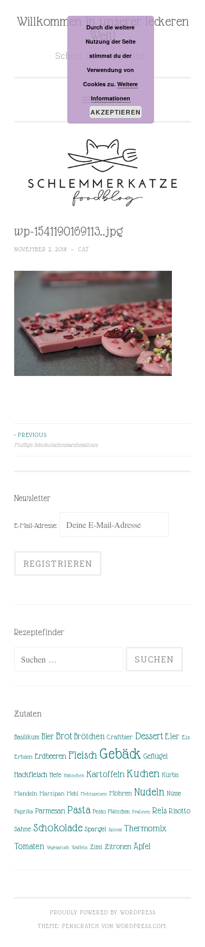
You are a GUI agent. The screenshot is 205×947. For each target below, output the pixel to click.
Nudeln (149, 792)
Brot (64, 735)
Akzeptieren (115, 112)
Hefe (55, 775)
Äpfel (142, 846)
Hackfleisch (30, 774)
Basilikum (26, 737)
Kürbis (170, 775)
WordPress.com (141, 926)
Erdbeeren (50, 755)
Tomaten (29, 846)
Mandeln (25, 793)
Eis (186, 737)
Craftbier (120, 737)
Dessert (149, 735)
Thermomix (145, 828)
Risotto (179, 811)
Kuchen (143, 773)
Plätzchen (119, 811)
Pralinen (141, 811)
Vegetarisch (57, 847)
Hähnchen (74, 775)
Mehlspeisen (93, 794)
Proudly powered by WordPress (103, 912)
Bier (48, 736)
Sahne (22, 829)
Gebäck (120, 754)
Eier (172, 736)
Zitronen (118, 846)
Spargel (95, 829)
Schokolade (58, 827)
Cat (83, 249)
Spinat (115, 829)
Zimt (96, 847)
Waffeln (79, 847)
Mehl (72, 793)
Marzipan (52, 793)
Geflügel (156, 756)
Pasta (78, 810)
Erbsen (23, 756)
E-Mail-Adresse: (36, 525)
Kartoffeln (106, 774)
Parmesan (50, 811)
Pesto (99, 811)
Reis (159, 811)
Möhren (120, 793)
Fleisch (82, 755)
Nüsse (174, 793)
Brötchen (89, 736)
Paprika (23, 811)
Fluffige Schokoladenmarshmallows (56, 439)
